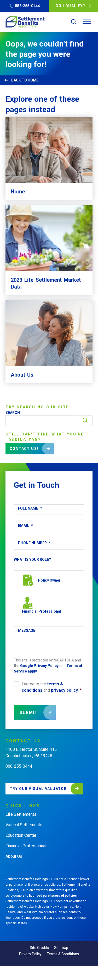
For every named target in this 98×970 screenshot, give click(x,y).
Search (12, 412)
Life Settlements (20, 814)
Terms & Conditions (63, 954)
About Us (13, 856)
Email (25, 526)
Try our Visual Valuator (38, 789)
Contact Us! (24, 448)
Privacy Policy (30, 954)
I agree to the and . (52, 687)
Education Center (20, 835)
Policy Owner (49, 580)
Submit (29, 712)
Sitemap (61, 948)
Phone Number (34, 543)
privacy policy (64, 690)
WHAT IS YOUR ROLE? (32, 559)
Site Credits (39, 948)
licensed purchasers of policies (53, 895)
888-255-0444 (27, 6)
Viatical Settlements (23, 824)
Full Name (30, 508)
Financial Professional (41, 611)
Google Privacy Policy (39, 666)
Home (33, 80)
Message (26, 630)
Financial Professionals (27, 845)
